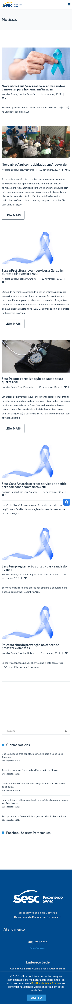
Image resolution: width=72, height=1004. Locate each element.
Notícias (6, 94)
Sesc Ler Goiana (26, 653)
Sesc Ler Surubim (26, 94)
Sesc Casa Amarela (28, 492)
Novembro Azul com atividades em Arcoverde (34, 164)
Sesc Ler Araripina (27, 278)
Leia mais (13, 215)
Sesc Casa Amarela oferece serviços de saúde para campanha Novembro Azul (34, 485)
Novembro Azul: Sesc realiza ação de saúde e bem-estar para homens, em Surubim (33, 87)
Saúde (14, 94)
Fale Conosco (38, 948)
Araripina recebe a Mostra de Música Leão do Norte (29, 770)
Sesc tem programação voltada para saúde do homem (34, 567)
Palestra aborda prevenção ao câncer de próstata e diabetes (30, 646)
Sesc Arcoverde (26, 169)
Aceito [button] (36, 997)
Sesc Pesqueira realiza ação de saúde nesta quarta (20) (32, 380)
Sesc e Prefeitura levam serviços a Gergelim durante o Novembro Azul (32, 272)
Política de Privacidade (45, 983)
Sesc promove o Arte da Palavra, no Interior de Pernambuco (34, 816)
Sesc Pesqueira (26, 387)
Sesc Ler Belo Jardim (48, 574)
